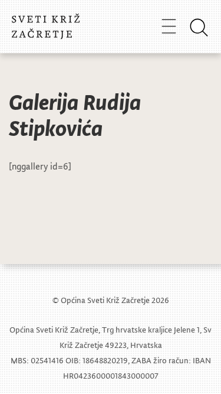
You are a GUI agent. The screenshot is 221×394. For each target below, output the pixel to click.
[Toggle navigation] (169, 26)
